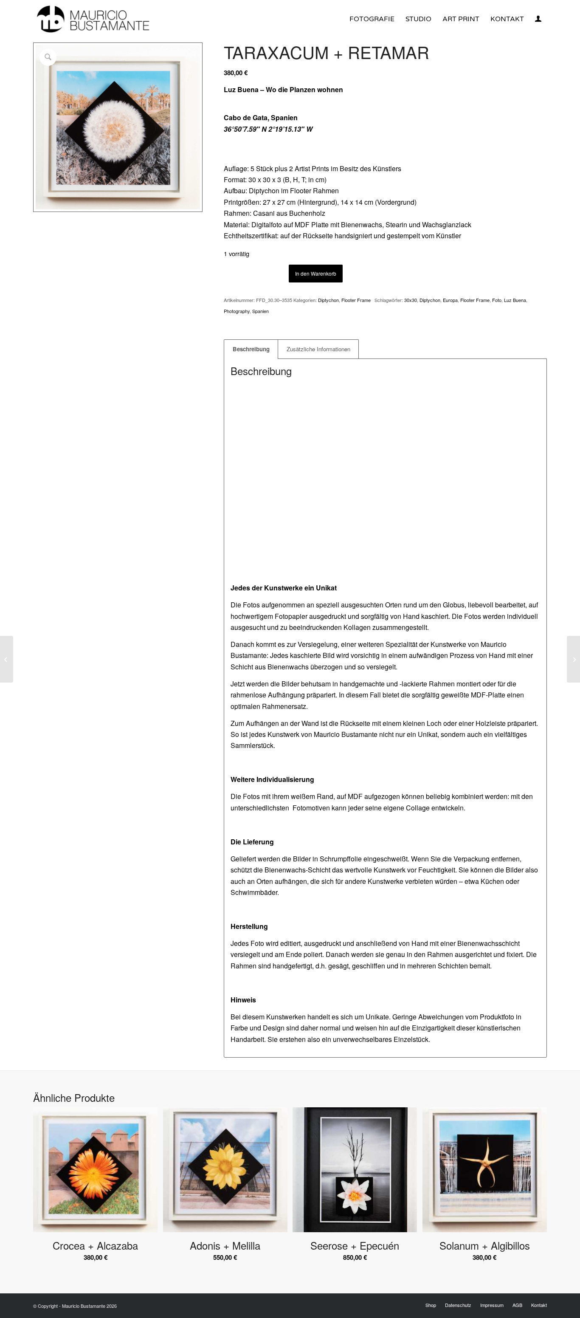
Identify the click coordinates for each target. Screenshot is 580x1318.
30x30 (410, 299)
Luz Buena (515, 299)
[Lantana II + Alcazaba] (573, 659)
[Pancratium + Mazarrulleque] (6, 659)
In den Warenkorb (315, 273)
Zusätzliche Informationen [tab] (318, 349)
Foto (496, 299)
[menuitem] (372, 19)
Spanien (260, 311)
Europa (450, 299)
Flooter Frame (357, 299)
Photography (237, 311)
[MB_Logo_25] (92, 19)
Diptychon (328, 299)
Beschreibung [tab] (251, 349)
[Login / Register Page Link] (538, 20)
